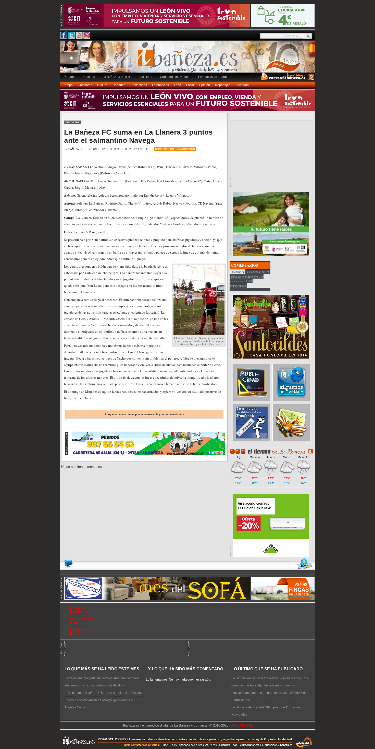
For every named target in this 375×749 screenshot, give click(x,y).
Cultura (102, 85)
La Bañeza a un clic (116, 77)
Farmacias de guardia (213, 77)
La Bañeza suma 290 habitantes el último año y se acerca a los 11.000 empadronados (250, 279)
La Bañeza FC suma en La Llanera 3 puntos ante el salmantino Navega (138, 136)
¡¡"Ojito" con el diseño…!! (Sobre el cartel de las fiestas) (103, 693)
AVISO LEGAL (242, 725)
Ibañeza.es (188, 59)
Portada (69, 77)
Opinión (204, 85)
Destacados (138, 85)
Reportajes (222, 85)
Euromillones (79, 608)
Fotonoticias (160, 85)
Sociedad (242, 85)
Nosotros (88, 77)
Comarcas (85, 85)
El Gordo (76, 634)
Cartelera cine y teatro (175, 77)
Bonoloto (76, 623)
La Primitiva (79, 630)
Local (190, 85)
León (177, 85)
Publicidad (145, 77)
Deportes (118, 85)
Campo (67, 85)
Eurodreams (79, 612)
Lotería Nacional (82, 619)
